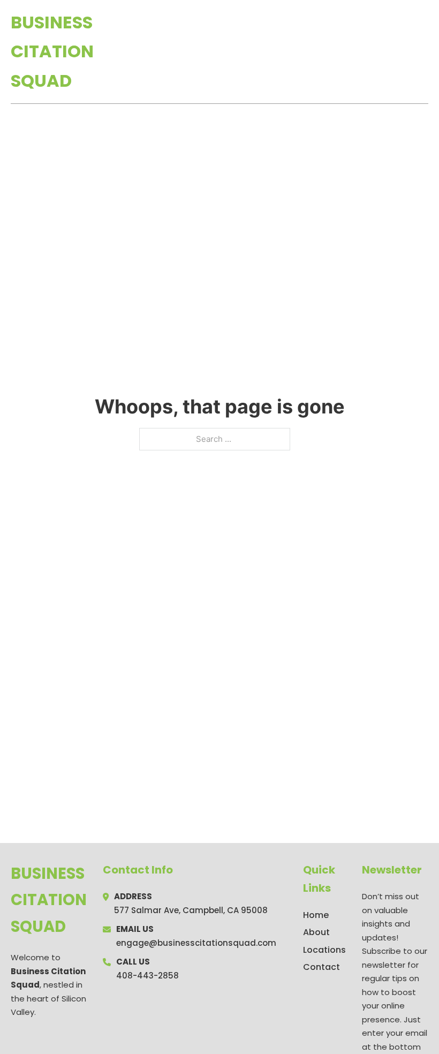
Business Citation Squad (52, 51)
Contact (321, 967)
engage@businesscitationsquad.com (196, 942)
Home (304, 52)
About (316, 932)
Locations (352, 52)
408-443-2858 (147, 975)
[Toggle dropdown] (424, 52)
